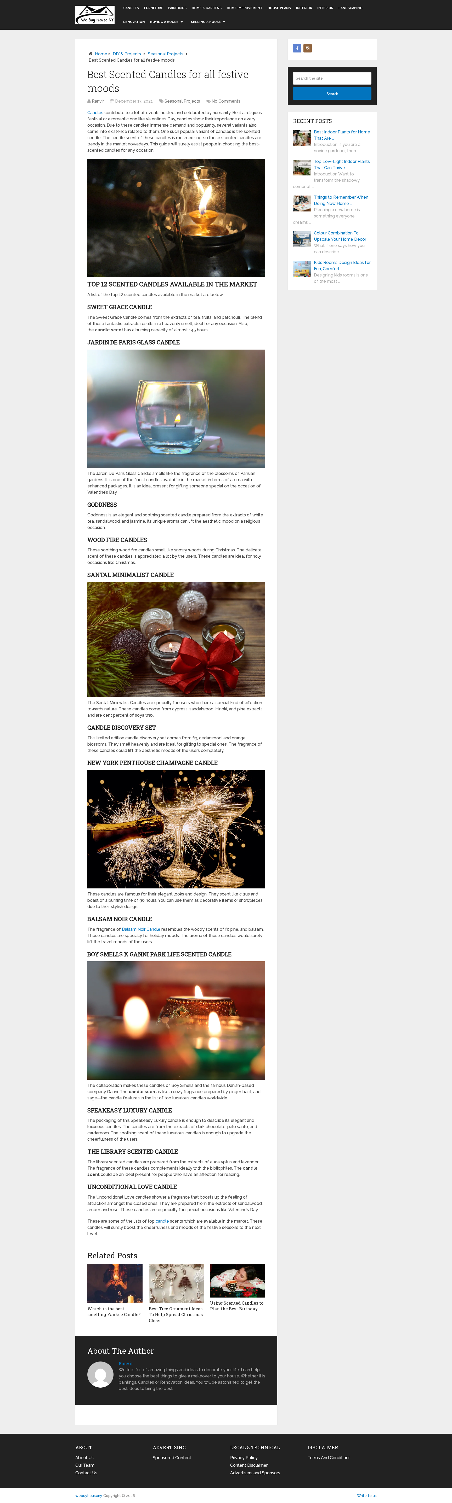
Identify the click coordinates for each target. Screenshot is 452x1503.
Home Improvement (244, 8)
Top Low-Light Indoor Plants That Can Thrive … (342, 164)
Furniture (153, 8)
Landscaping (350, 8)
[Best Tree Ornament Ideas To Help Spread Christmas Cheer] (176, 1283)
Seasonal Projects (165, 53)
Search (332, 94)
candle (162, 1221)
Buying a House (164, 22)
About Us (84, 1457)
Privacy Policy (244, 1457)
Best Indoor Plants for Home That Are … (342, 135)
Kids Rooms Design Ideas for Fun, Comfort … (342, 265)
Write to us (367, 1496)
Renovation (134, 22)
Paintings (177, 8)
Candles (131, 8)
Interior (304, 8)
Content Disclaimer (249, 1465)
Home (101, 53)
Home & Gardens (207, 8)
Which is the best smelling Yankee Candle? (113, 1311)
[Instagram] (307, 48)
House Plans (279, 8)
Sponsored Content (172, 1457)
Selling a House (206, 22)
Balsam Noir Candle (141, 929)
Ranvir (98, 101)
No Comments (226, 101)
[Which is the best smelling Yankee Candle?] (115, 1283)
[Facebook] (297, 48)
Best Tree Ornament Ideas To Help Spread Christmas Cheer (176, 1314)
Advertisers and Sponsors (255, 1472)
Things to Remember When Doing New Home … (341, 200)
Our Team (84, 1465)
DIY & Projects (127, 53)
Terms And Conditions (329, 1457)
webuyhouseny (95, 15)
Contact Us (86, 1472)
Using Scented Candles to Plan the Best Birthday (236, 1305)
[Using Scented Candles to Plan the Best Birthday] (237, 1281)
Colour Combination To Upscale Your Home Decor (340, 236)
